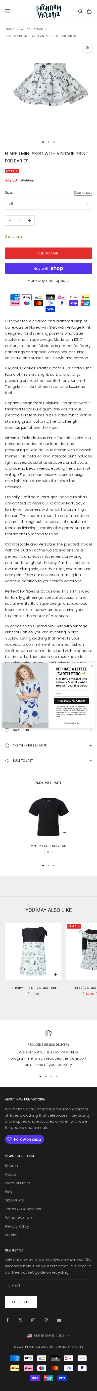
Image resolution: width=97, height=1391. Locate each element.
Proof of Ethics (18, 1183)
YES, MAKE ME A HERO (71, 701)
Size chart (83, 192)
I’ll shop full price (71, 723)
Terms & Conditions (23, 1208)
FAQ (8, 1191)
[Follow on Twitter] (20, 1320)
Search (11, 1165)
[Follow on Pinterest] (46, 1320)
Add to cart (48, 253)
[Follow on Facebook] (7, 1320)
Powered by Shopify (68, 1346)
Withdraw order (19, 1217)
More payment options (49, 280)
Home (10, 29)
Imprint (11, 1234)
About (10, 1174)
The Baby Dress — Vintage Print (33, 988)
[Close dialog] (92, 666)
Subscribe (21, 1301)
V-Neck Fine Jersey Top (48, 846)
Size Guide (14, 1200)
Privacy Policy (17, 1226)
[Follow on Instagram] (33, 1320)
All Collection (32, 29)
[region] (48, 1049)
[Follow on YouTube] (59, 1320)
